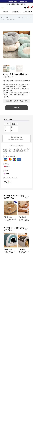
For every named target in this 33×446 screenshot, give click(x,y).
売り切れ (16, 107)
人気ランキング (27, 11)
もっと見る (27, 196)
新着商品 (5, 11)
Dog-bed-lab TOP (6, 17)
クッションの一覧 (18, 17)
